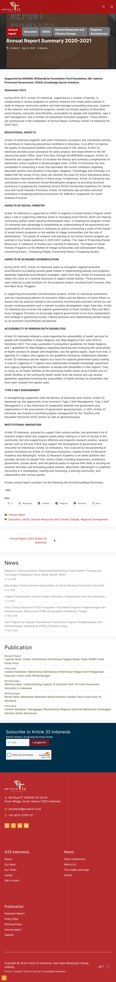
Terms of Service (32, 971)
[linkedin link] (19, 825)
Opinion (9, 934)
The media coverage (76, 869)
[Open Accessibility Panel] (4, 977)
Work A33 (70, 864)
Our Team (10, 869)
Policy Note (11, 918)
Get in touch (12, 880)
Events (68, 875)
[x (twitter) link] (13, 825)
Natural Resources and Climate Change (55, 519)
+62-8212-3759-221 (20, 815)
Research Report (15, 913)
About (8, 859)
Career (9, 875)
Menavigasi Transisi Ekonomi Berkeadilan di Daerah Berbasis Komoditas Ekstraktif (54, 585)
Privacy (8, 971)
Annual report (17, 514)
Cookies (18, 971)
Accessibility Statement (53, 971)
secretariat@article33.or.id (24, 809)
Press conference (74, 859)
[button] (103, 7)
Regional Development (94, 519)
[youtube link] (26, 825)
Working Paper (13, 924)
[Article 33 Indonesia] (11, 7)
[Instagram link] (7, 825)
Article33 (14, 48)
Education (15, 519)
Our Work (10, 864)
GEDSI (26, 519)
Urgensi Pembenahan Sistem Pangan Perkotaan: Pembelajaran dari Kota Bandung (55, 596)
